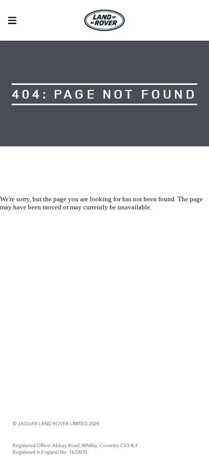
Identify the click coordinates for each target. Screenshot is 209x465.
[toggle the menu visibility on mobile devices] (12, 20)
